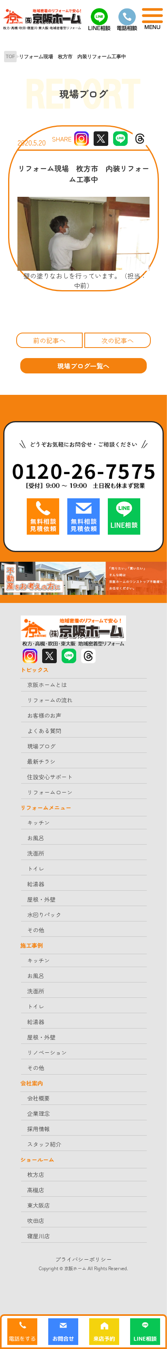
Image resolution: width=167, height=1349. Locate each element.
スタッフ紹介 (44, 1144)
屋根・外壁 (41, 899)
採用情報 (38, 1129)
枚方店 (35, 1174)
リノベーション (47, 1052)
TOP (10, 56)
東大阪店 (38, 1205)
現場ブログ (41, 746)
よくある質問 (44, 731)
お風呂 (35, 838)
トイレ (35, 868)
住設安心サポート (50, 777)
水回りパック (44, 915)
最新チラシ (41, 761)
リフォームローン (50, 792)
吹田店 (35, 1220)
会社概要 (38, 1098)
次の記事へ (117, 340)
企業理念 (38, 1113)
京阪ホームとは (47, 685)
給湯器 (35, 884)
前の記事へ (49, 340)
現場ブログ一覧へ (83, 366)
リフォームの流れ (50, 700)
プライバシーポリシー (83, 1259)
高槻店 (35, 1190)
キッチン (38, 822)
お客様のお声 (44, 715)
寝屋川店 (38, 1236)
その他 (35, 930)
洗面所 (35, 853)
